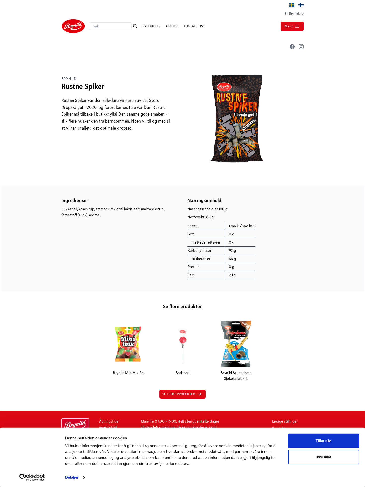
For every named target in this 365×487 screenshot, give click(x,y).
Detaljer (72, 477)
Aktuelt (173, 26)
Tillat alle (323, 441)
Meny (289, 26)
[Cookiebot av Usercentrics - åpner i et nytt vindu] (32, 477)
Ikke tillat (323, 457)
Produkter (152, 26)
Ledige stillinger (285, 421)
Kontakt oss (194, 26)
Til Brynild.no (294, 13)
